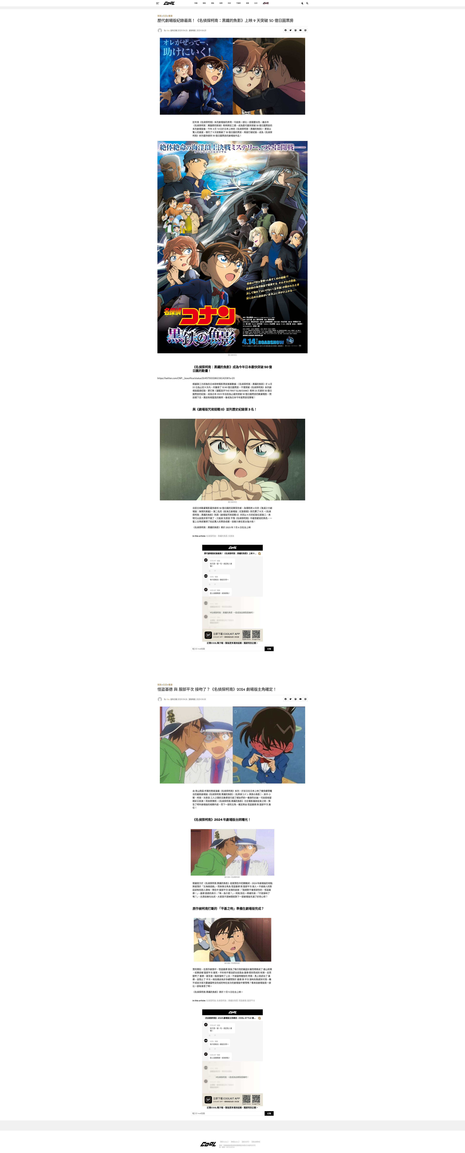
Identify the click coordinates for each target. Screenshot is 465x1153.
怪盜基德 (242, 1001)
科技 (229, 3)
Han (168, 30)
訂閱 (269, 649)
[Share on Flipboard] (295, 30)
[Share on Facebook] (285, 30)
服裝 (212, 3)
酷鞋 (204, 3)
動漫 (170, 16)
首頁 (159, 16)
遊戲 (247, 3)
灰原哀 (231, 536)
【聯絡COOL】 (234, 1142)
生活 (255, 3)
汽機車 (238, 3)
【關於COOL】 (223, 1142)
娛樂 (221, 3)
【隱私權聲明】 (256, 1142)
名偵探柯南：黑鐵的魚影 (217, 536)
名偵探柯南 (211, 1001)
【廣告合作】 (245, 1142)
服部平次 (251, 1001)
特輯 (195, 3)
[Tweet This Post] (290, 30)
